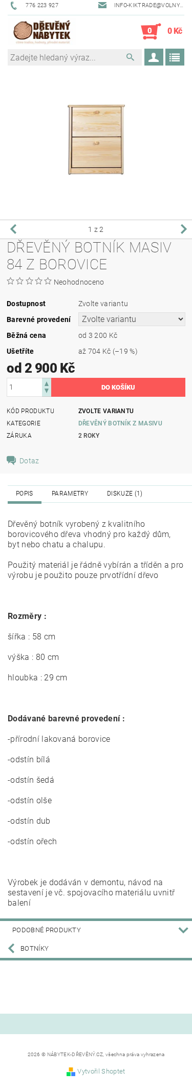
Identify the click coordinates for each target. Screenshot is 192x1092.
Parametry (70, 493)
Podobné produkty (46, 930)
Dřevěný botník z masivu (120, 423)
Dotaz (29, 461)
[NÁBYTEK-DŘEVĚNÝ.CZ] (42, 31)
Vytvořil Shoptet (101, 1071)
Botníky (34, 948)
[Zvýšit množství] (46, 383)
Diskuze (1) (125, 493)
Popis (24, 493)
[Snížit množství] (46, 392)
